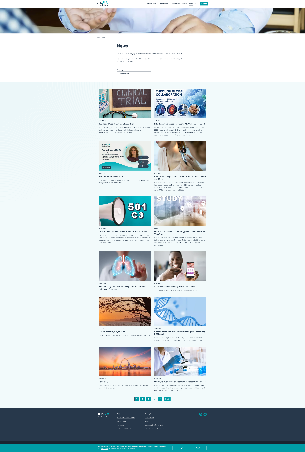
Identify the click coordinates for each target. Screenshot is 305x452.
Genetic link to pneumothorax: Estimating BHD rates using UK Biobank (180, 319)
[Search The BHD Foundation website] (196, 4)
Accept (180, 448)
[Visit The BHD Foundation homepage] (102, 3)
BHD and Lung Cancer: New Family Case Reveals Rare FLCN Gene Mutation (125, 270)
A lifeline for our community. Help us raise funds (180, 271)
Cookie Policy (149, 418)
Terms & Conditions (124, 429)
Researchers (121, 421)
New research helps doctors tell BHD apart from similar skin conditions (180, 166)
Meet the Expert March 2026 (125, 162)
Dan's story (125, 368)
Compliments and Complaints (155, 429)
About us (120, 414)
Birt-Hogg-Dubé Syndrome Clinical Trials (125, 111)
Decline (199, 448)
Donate (204, 3)
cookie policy (104, 448)
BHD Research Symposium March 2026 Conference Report (180, 112)
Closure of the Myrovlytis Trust (125, 317)
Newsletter (121, 425)
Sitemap (148, 421)
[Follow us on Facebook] (200, 414)
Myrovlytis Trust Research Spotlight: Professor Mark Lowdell (180, 369)
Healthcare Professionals (126, 418)
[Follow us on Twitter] (205, 414)
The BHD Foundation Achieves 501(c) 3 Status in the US (125, 220)
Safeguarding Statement (154, 425)
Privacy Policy (149, 414)
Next (167, 399)
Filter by (120, 70)
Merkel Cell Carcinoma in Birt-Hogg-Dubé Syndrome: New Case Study (180, 221)
